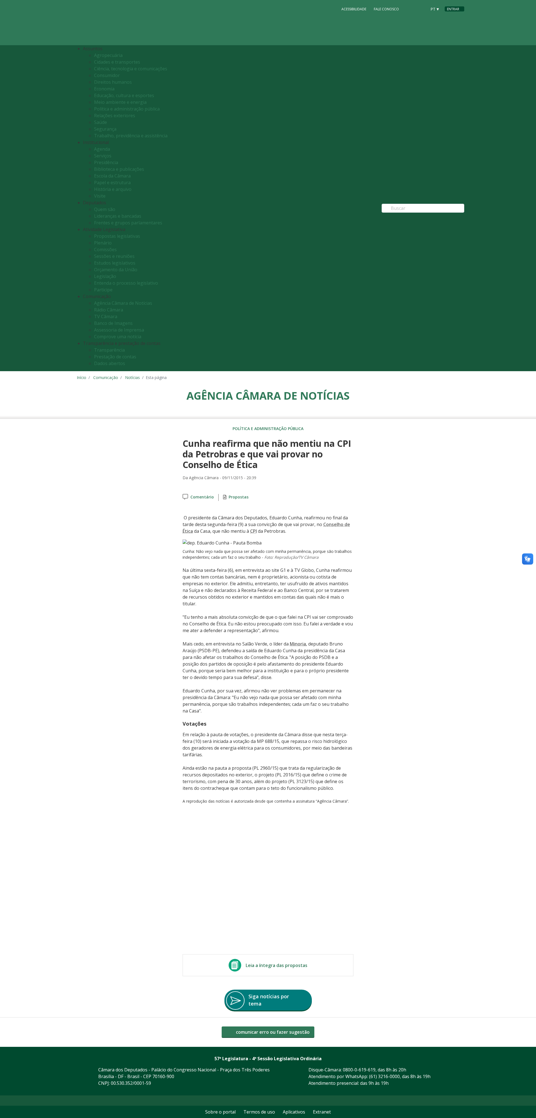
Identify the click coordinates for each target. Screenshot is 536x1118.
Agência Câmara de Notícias (123, 303)
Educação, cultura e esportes (124, 95)
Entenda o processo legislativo (126, 283)
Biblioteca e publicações (119, 169)
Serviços (102, 156)
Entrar (453, 9)
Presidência (106, 162)
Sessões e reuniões (114, 256)
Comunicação (105, 377)
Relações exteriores (114, 115)
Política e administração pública (127, 109)
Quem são (104, 209)
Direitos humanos (113, 82)
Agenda (102, 149)
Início (81, 377)
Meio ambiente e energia (120, 102)
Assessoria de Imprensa (119, 330)
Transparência (109, 350)
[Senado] (420, 8)
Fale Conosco (386, 9)
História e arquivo (112, 189)
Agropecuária (108, 55)
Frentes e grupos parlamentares (128, 223)
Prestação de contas (115, 357)
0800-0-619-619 (359, 1070)
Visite (100, 196)
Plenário (103, 243)
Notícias (132, 377)
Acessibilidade (353, 9)
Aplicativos (294, 1112)
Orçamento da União (115, 270)
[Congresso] (410, 8)
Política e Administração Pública (268, 428)
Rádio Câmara (108, 310)
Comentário (202, 497)
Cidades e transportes (117, 62)
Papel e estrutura (112, 182)
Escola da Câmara (112, 176)
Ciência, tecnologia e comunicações (130, 69)
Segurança (105, 129)
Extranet (322, 1112)
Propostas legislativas (117, 236)
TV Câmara (105, 316)
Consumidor (107, 75)
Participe (103, 290)
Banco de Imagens (113, 323)
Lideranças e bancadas (117, 216)
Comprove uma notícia (117, 337)
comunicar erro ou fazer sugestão (272, 1032)
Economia (104, 89)
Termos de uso (259, 1112)
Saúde (100, 122)
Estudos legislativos (114, 263)
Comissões (105, 249)
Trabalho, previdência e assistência (131, 136)
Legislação (105, 276)
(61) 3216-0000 (384, 1076)
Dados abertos (109, 363)
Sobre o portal (220, 1112)
